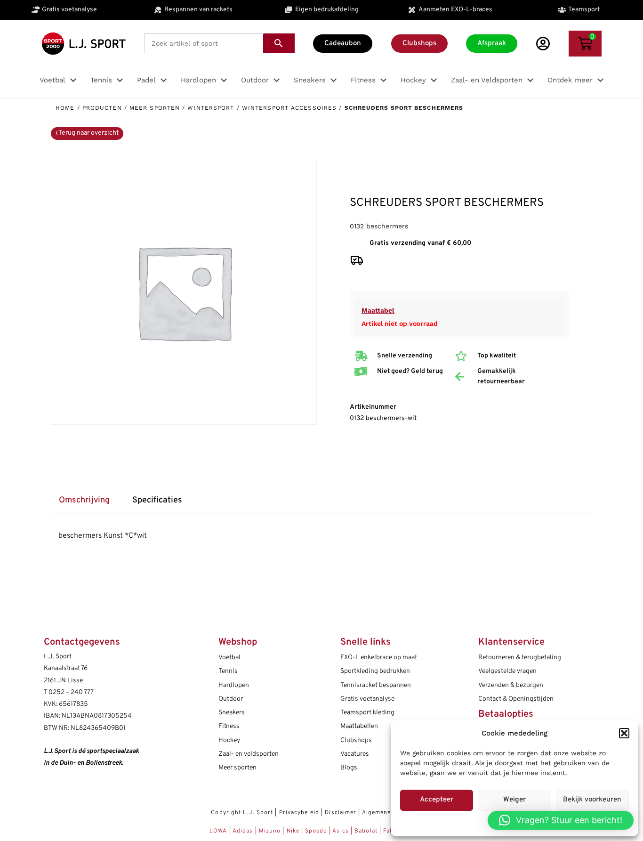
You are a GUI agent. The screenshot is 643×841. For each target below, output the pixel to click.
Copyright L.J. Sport (242, 813)
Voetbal (229, 658)
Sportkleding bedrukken (375, 671)
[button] (624, 733)
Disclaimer (340, 813)
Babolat (366, 831)
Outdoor (230, 699)
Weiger (514, 799)
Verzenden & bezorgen (510, 685)
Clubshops (356, 740)
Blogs (348, 768)
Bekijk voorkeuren (592, 799)
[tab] (84, 501)
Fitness (229, 726)
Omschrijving (84, 500)
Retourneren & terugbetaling (519, 658)
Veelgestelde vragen (507, 671)
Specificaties (157, 500)
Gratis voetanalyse (367, 699)
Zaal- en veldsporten (248, 754)
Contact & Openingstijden (516, 699)
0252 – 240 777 (71, 692)
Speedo (316, 831)
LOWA (219, 831)
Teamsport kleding (367, 713)
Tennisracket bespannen (375, 685)
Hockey (229, 740)
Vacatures (354, 754)
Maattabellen (359, 726)
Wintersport (210, 108)
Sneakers (231, 713)
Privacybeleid (299, 813)
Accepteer (436, 799)
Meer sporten (154, 108)
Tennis (228, 671)
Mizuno (271, 831)
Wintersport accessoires (289, 108)
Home (65, 108)
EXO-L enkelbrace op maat (378, 658)
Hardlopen (233, 685)
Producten (102, 108)
